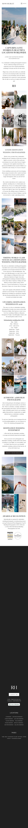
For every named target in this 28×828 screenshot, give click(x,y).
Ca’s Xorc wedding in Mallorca (11, 313)
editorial (4, 185)
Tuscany (6, 191)
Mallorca (23, 165)
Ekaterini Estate (20, 279)
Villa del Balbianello (17, 271)
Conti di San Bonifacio (12, 284)
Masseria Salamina (9, 277)
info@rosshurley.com (15, 699)
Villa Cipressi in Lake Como (19, 311)
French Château (17, 193)
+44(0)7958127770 (16, 700)
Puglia (16, 277)
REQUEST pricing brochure (14, 452)
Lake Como (15, 189)
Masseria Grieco (18, 275)
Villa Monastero (11, 273)
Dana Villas (8, 280)
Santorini (22, 191)
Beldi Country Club (18, 282)
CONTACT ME (14, 694)
